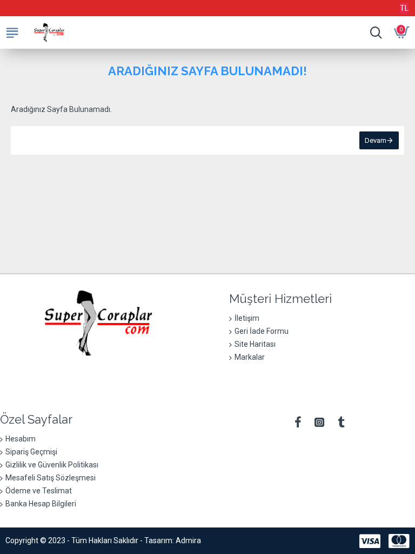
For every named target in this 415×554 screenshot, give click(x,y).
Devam (375, 140)
